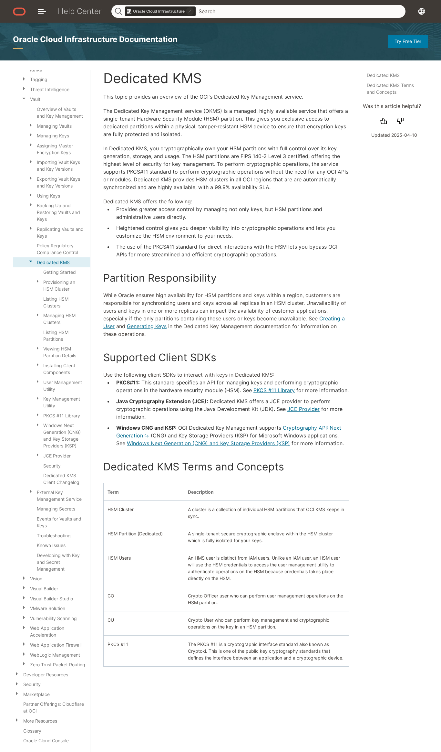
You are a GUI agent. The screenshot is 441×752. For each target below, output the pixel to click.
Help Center (80, 11)
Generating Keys (147, 326)
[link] (160, 11)
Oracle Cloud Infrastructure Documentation (95, 39)
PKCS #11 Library (274, 390)
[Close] (24, 98)
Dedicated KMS (383, 75)
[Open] (24, 78)
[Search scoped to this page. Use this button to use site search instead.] (190, 11)
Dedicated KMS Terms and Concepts (390, 88)
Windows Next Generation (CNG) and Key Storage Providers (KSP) (208, 443)
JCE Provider (303, 409)
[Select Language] (421, 11)
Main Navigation (42, 11)
